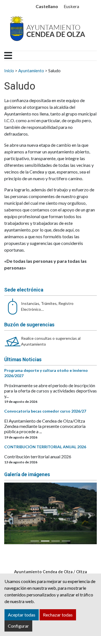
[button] (11, 516)
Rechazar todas (58, 614)
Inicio (9, 70)
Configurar (18, 625)
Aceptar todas (21, 614)
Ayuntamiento (31, 70)
